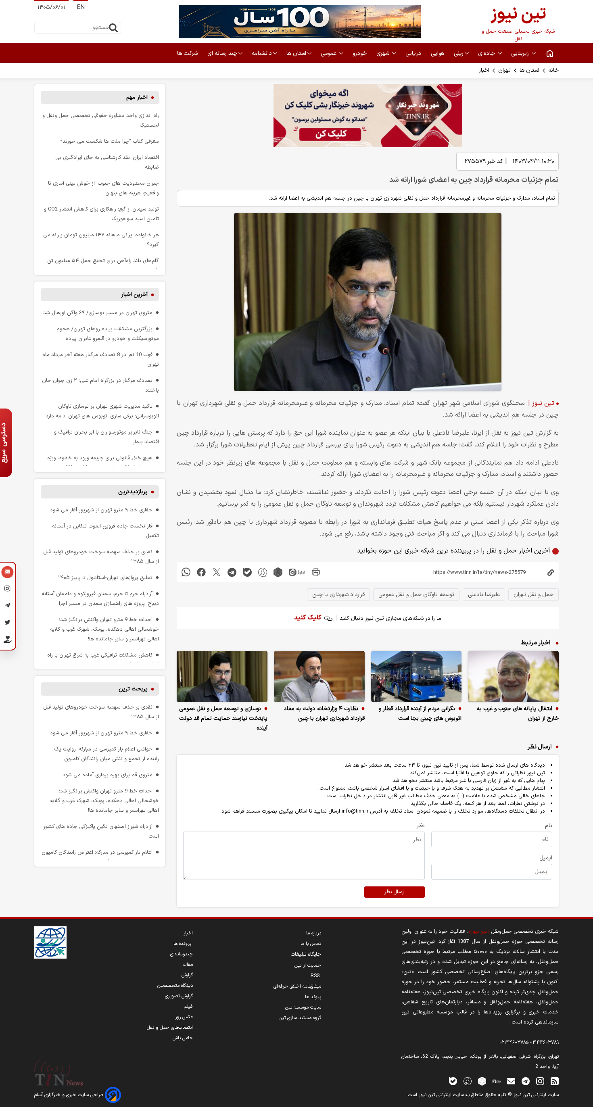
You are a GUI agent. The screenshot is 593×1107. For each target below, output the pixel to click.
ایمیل (545, 858)
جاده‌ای (487, 53)
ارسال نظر (394, 892)
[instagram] (540, 1081)
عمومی (329, 53)
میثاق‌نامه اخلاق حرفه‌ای (297, 986)
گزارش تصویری (179, 996)
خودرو (360, 53)
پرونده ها (183, 943)
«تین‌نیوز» (479, 931)
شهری (383, 53)
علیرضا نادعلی (484, 594)
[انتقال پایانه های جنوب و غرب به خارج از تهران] (513, 676)
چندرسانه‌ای (181, 954)
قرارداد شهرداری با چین (338, 594)
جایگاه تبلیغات (305, 955)
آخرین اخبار (134, 294)
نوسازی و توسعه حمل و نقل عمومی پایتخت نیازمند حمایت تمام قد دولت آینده (223, 718)
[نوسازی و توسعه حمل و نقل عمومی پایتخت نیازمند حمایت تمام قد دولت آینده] (222, 676)
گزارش (187, 975)
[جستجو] (113, 27)
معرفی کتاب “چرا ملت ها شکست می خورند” (110, 141)
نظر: (420, 825)
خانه (553, 70)
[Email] (7, 573)
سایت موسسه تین (303, 1007)
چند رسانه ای (222, 53)
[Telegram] (7, 607)
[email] (511, 1081)
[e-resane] (50, 942)
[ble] (247, 572)
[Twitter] (7, 624)
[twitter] (216, 572)
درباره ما (313, 933)
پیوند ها (313, 997)
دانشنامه (262, 53)
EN (81, 7)
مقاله (188, 964)
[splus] (468, 1081)
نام (548, 825)
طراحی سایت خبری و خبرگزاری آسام (69, 1095)
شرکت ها (188, 53)
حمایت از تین (307, 965)
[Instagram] (7, 590)
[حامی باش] (7, 641)
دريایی (414, 53)
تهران (504, 70)
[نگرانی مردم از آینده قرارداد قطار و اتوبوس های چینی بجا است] (416, 676)
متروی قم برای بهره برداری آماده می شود (107, 775)
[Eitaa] (497, 1081)
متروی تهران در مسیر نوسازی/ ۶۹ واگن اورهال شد (97, 313)
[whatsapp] (186, 572)
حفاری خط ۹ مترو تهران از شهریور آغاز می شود (101, 510)
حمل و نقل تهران (533, 594)
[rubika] (278, 572)
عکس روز (184, 1017)
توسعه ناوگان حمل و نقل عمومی (416, 594)
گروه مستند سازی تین (300, 1018)
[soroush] (262, 572)
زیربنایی (520, 53)
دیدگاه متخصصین (175, 985)
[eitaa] (297, 572)
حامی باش (183, 1038)
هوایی (438, 53)
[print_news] (315, 572)
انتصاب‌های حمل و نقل (170, 1027)
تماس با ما (311, 943)
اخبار (484, 70)
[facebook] (201, 572)
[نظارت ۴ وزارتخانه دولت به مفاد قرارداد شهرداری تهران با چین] (319, 676)
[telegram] (232, 572)
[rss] (555, 1081)
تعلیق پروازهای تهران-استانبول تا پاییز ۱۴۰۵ (105, 578)
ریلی (459, 53)
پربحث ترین (133, 689)
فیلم (188, 1006)
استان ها (296, 53)
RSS (316, 976)
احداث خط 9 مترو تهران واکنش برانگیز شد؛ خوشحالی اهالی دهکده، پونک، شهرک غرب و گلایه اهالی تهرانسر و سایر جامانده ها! (104, 629)
